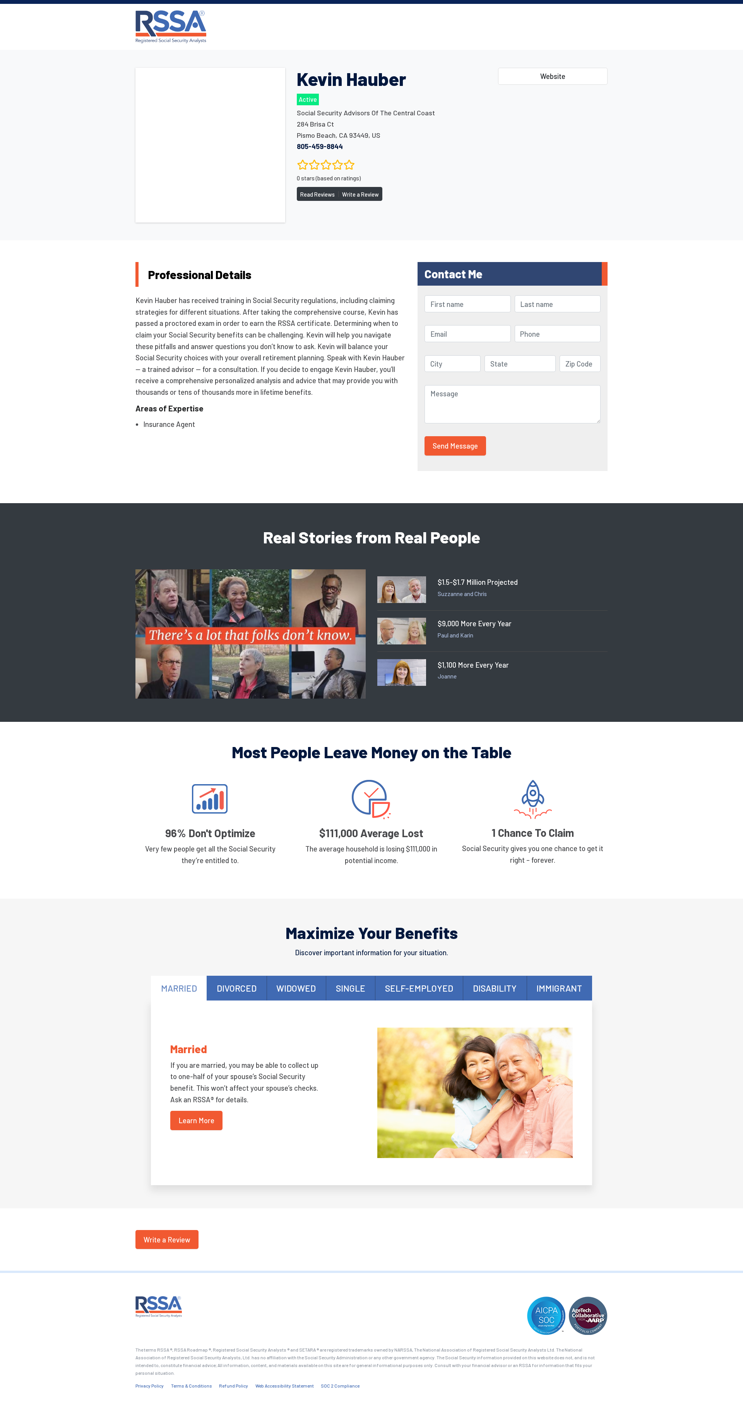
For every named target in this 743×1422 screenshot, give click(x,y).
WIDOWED (296, 988)
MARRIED (179, 988)
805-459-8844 (320, 146)
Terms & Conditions (191, 1385)
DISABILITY (495, 988)
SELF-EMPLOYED (419, 988)
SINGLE (350, 988)
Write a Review (360, 194)
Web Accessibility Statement (284, 1385)
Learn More (196, 1120)
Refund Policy (233, 1385)
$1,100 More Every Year (473, 664)
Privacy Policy (149, 1385)
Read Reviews (317, 194)
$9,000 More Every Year (475, 623)
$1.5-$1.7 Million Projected (478, 581)
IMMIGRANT (559, 988)
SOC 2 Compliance (340, 1385)
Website (552, 76)
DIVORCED (237, 988)
